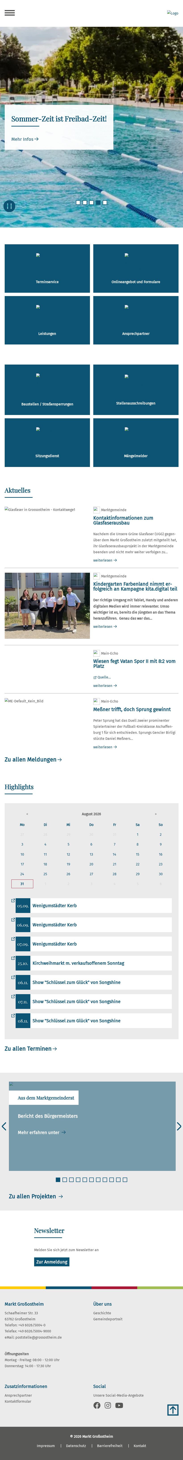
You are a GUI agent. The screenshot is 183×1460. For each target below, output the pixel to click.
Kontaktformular (18, 1401)
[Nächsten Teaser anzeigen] (179, 1126)
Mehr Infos (22, 139)
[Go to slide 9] (112, 1182)
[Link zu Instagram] (108, 1407)
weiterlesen (102, 560)
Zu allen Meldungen (30, 759)
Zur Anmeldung (51, 1262)
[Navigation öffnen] (10, 13)
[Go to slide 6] (92, 1182)
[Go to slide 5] (105, 205)
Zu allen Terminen (28, 1048)
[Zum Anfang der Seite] (173, 1410)
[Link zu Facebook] (96, 1407)
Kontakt (140, 1446)
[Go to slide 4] (98, 205)
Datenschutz (76, 1446)
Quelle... (104, 677)
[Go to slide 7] (98, 1182)
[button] (27, 814)
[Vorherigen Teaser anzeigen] (4, 1126)
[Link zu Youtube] (119, 1407)
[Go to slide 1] (78, 205)
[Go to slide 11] (125, 1182)
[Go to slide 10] (118, 1182)
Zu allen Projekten (33, 1196)
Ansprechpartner (18, 1395)
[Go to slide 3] (92, 205)
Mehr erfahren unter (39, 1132)
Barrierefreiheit (110, 1446)
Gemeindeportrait (108, 1319)
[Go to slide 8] (105, 1182)
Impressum (46, 1446)
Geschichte (102, 1313)
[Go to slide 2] (85, 205)
